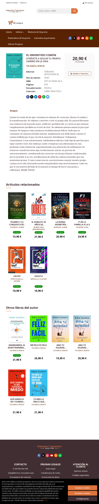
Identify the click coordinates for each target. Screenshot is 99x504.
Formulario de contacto (20, 477)
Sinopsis (14, 110)
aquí (46, 500)
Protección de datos (50, 477)
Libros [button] (19, 32)
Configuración (82, 498)
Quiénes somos (12, 3)
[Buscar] (74, 11)
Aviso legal (50, 469)
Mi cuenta (89, 3)
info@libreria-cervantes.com (21, 473)
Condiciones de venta (50, 473)
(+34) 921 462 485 (20, 469)
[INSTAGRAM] (78, 38)
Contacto (23, 3)
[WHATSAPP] (91, 38)
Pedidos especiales (80, 475)
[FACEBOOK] (70, 38)
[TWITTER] (74, 38)
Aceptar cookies (82, 488)
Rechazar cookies (82, 493)
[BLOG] (87, 38)
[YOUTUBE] (83, 38)
